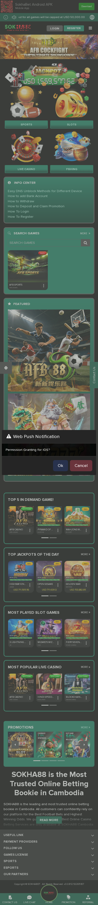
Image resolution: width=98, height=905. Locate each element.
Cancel (81, 465)
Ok (60, 465)
